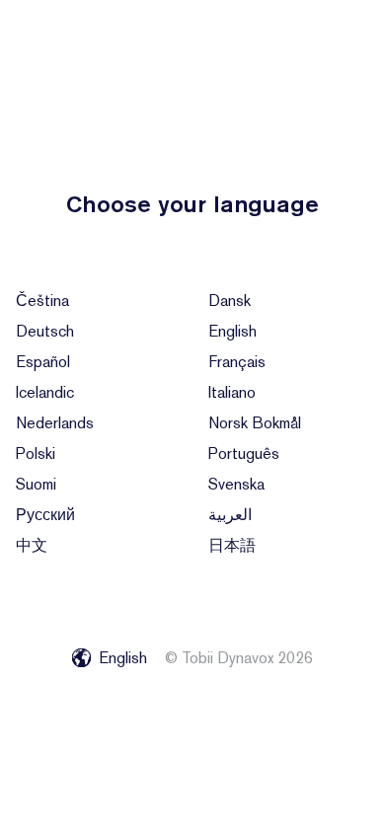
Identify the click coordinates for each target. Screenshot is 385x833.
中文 (31, 545)
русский (45, 514)
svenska (236, 484)
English (232, 331)
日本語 (232, 545)
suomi (36, 484)
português (243, 453)
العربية (230, 514)
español (43, 361)
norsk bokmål (254, 423)
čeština (42, 300)
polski (35, 453)
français (237, 361)
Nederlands (55, 423)
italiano (232, 392)
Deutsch (45, 331)
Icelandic (45, 392)
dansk (229, 300)
